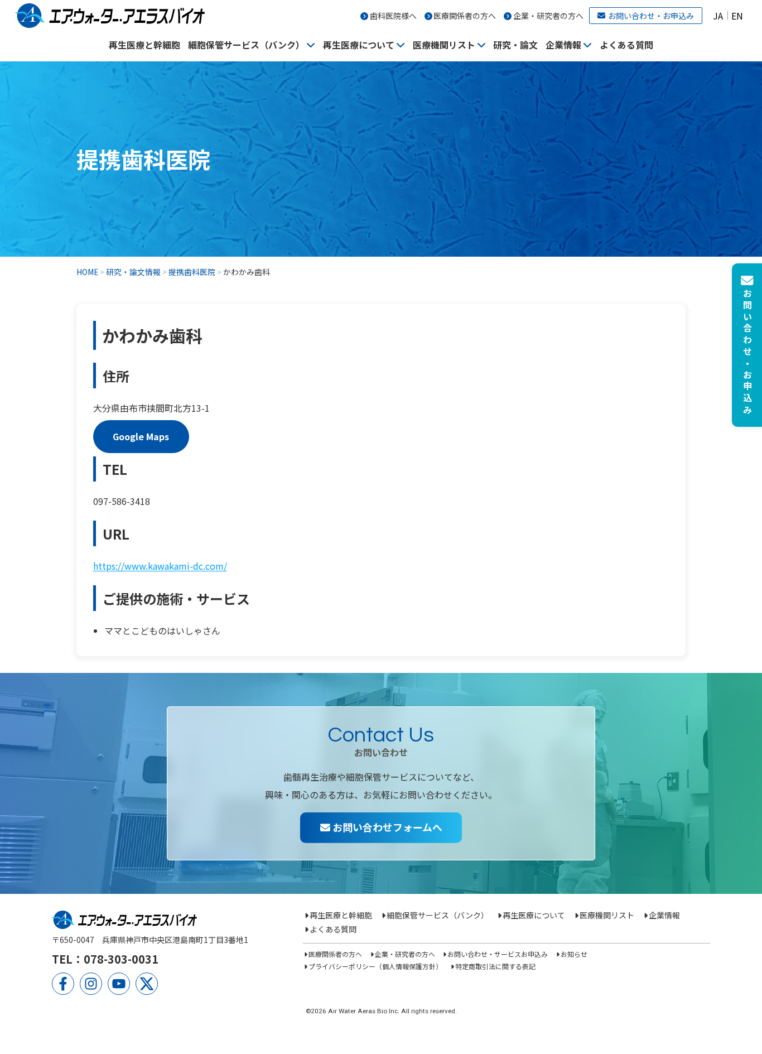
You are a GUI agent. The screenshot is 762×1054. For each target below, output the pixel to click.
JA (718, 15)
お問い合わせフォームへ (386, 827)
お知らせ (574, 954)
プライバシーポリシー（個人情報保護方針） (375, 966)
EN (737, 15)
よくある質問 (626, 44)
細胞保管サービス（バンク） (246, 44)
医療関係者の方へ (464, 15)
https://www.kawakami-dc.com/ (160, 565)
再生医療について (358, 44)
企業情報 (563, 44)
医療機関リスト (444, 44)
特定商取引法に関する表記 (495, 966)
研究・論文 (515, 44)
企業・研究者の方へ (548, 15)
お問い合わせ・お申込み (651, 15)
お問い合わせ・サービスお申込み (497, 954)
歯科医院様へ (393, 15)
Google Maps (141, 436)
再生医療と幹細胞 (144, 44)
